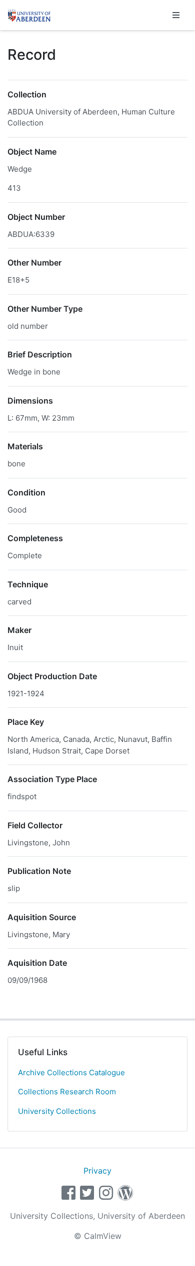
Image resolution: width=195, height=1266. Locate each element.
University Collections (57, 1111)
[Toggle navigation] (176, 15)
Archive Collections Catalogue (71, 1072)
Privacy (98, 1171)
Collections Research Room (67, 1091)
